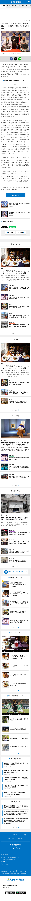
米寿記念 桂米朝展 (8, 221)
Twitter (18, 848)
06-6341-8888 (21, 67)
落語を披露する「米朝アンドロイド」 (15, 80)
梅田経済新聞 (15, 2)
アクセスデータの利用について (9, 859)
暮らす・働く (25, 5)
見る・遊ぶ (14, 5)
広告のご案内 (5, 864)
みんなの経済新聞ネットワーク (15, 879)
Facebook (13, 848)
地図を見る (15, 195)
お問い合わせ (5, 861)
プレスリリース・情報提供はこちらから (11, 857)
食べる (8, 5)
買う (20, 5)
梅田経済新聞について (7, 854)
